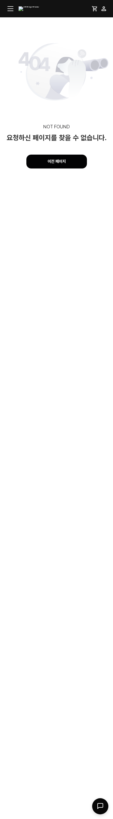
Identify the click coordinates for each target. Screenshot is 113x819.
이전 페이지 (57, 161)
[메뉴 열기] (10, 8)
